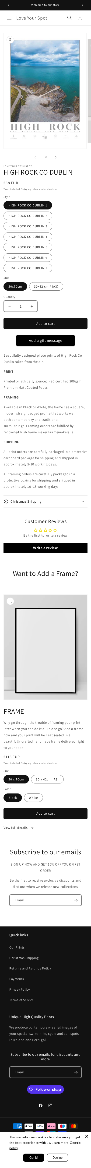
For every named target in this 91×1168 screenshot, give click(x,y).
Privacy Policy (19, 989)
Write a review (45, 547)
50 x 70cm (16, 779)
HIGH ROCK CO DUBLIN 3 (27, 226)
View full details (16, 828)
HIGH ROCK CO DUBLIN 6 (27, 258)
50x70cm (15, 286)
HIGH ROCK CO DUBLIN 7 (27, 268)
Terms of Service (21, 1000)
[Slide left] (35, 157)
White (33, 798)
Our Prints (17, 947)
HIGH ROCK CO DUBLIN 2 (27, 216)
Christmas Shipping (24, 958)
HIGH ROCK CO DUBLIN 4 (27, 237)
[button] (9, 18)
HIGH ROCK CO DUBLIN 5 (27, 247)
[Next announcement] (82, 5)
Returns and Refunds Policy (30, 968)
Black (12, 798)
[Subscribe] (76, 900)
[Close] (86, 1136)
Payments (16, 979)
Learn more (60, 1143)
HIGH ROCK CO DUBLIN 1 (27, 205)
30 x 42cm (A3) (47, 779)
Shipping (26, 189)
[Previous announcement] (9, 5)
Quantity (9, 297)
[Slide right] (56, 157)
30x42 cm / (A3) (46, 286)
